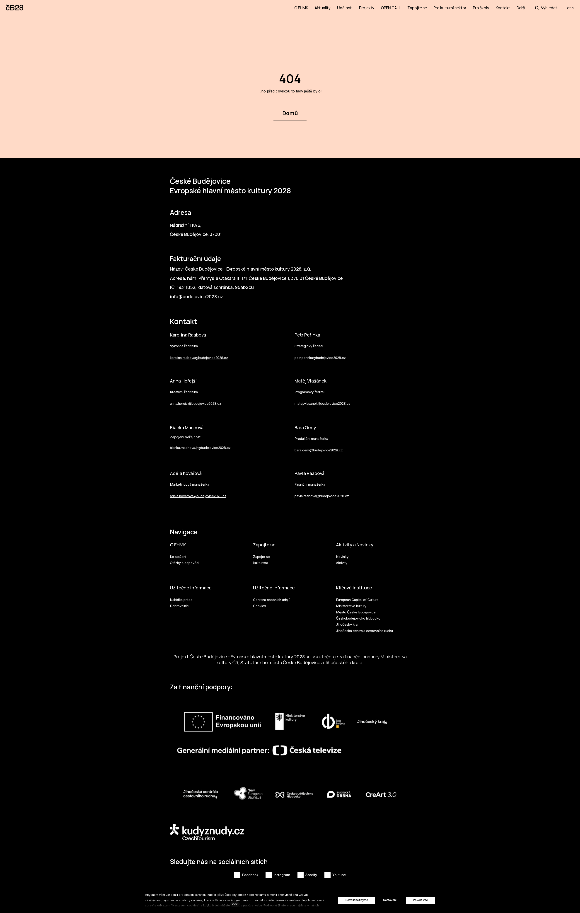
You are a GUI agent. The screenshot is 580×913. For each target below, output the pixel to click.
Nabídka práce (181, 600)
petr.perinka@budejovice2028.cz (320, 358)
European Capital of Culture (357, 600)
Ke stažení (178, 557)
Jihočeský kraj (347, 624)
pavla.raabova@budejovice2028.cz (322, 496)
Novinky (342, 557)
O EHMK (178, 545)
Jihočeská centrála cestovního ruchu (364, 631)
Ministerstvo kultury (351, 606)
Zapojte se (264, 545)
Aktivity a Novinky (354, 545)
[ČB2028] (15, 8)
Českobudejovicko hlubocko (358, 618)
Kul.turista (260, 563)
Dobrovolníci (179, 606)
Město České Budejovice (356, 612)
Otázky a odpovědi (184, 563)
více (235, 904)
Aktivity (341, 563)
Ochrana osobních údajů (271, 600)
